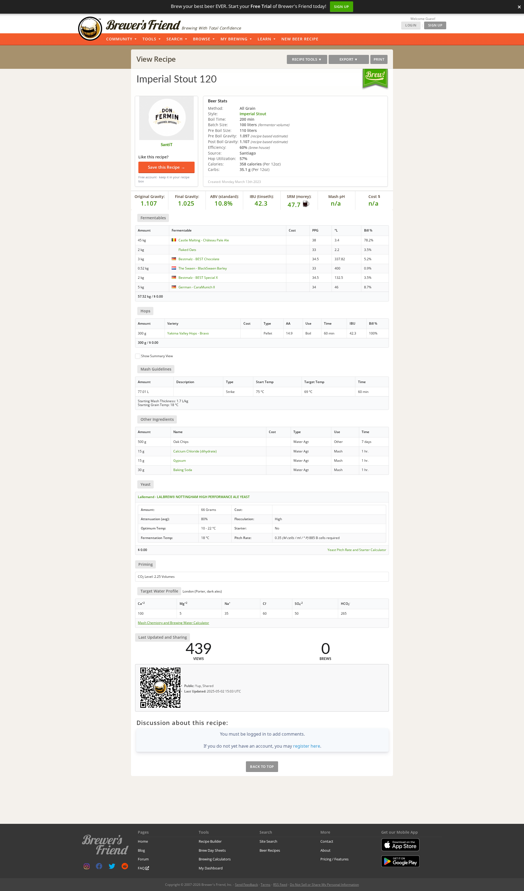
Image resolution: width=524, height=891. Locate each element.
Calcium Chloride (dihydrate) (195, 451)
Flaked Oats (187, 249)
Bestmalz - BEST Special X (198, 277)
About (325, 850)
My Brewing (234, 39)
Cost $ (374, 196)
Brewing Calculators (215, 859)
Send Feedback (246, 884)
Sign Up (341, 6)
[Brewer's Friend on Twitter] (112, 867)
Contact (326, 841)
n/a (373, 203)
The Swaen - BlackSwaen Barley (202, 268)
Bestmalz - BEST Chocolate (198, 259)
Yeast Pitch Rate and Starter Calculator (356, 550)
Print (379, 59)
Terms (265, 884)
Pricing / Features (334, 859)
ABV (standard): (224, 196)
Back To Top (262, 766)
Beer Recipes (270, 850)
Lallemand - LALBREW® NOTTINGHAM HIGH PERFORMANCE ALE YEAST (194, 497)
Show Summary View (157, 356)
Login (410, 25)
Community (119, 39)
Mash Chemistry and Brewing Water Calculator (173, 623)
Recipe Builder (210, 841)
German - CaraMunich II (196, 287)
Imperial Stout (253, 113)
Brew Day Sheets (212, 850)
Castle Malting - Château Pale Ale (203, 240)
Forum (143, 859)
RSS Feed (280, 884)
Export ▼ (349, 59)
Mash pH (336, 196)
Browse (201, 39)
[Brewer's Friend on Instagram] (87, 867)
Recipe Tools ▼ (307, 59)
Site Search (268, 841)
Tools (149, 39)
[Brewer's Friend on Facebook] (99, 867)
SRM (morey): (299, 196)
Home (143, 841)
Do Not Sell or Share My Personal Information (324, 884)
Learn (264, 39)
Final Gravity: (187, 196)
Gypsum (179, 460)
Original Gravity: (150, 196)
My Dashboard (211, 868)
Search (174, 39)
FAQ (141, 868)
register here (306, 746)
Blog (141, 850)
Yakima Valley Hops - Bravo (188, 333)
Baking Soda (182, 469)
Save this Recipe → (166, 167)
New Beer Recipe (299, 39)
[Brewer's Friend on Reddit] (124, 867)
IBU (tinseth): (262, 196)
